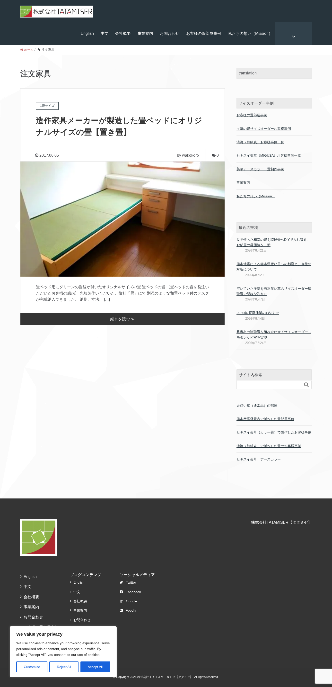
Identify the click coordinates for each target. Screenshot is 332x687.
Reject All (64, 667)
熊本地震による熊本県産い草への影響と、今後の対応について (273, 266)
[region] (63, 651)
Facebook (133, 592)
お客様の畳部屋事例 (203, 33)
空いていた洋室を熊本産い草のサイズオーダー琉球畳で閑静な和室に (273, 291)
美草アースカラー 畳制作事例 (260, 169)
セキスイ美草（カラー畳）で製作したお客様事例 (273, 432)
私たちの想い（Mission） (250, 33)
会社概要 (123, 33)
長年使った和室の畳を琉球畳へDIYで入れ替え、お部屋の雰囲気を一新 (273, 242)
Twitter (131, 582)
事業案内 (145, 33)
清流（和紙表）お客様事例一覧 (260, 142)
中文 (104, 33)
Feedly (131, 610)
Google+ (132, 601)
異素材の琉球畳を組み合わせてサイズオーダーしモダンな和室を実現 (273, 334)
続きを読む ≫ (122, 319)
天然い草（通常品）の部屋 (256, 405)
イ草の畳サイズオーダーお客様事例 (263, 129)
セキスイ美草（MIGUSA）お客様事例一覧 (268, 155)
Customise (32, 667)
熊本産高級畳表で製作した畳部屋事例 (265, 419)
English (87, 33)
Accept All (95, 667)
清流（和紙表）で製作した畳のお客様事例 (268, 446)
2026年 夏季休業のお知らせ (257, 313)
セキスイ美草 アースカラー (258, 459)
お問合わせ (169, 33)
